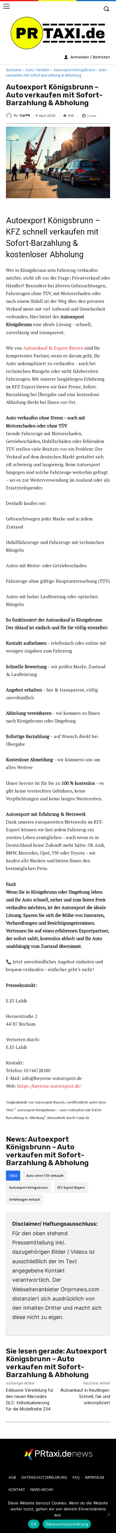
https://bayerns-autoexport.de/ (49, 1086)
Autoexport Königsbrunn (28, 1187)
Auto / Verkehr (38, 69)
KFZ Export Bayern (71, 1187)
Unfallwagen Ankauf (24, 1199)
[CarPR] (10, 116)
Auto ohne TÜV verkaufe (44, 1176)
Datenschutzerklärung (67, 1524)
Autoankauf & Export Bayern (53, 348)
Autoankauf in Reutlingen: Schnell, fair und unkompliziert (85, 1396)
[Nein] (109, 1514)
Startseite (14, 69)
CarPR (25, 115)
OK (34, 1524)
